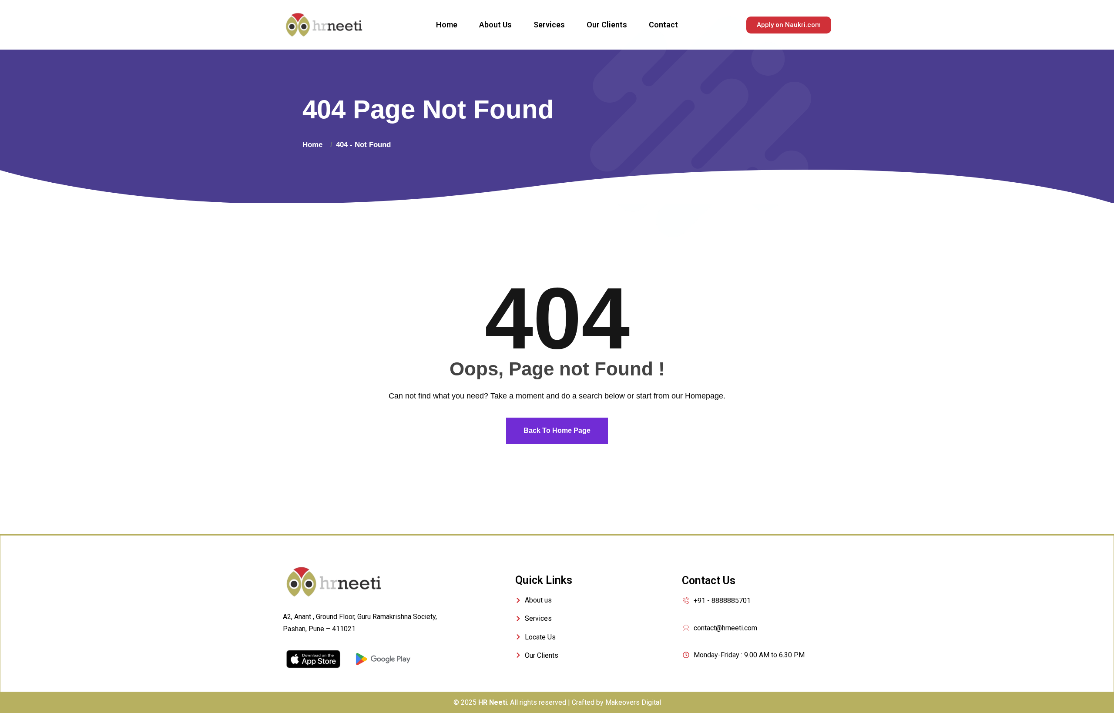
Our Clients (607, 24)
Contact (663, 24)
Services (549, 24)
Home (446, 24)
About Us (495, 24)
